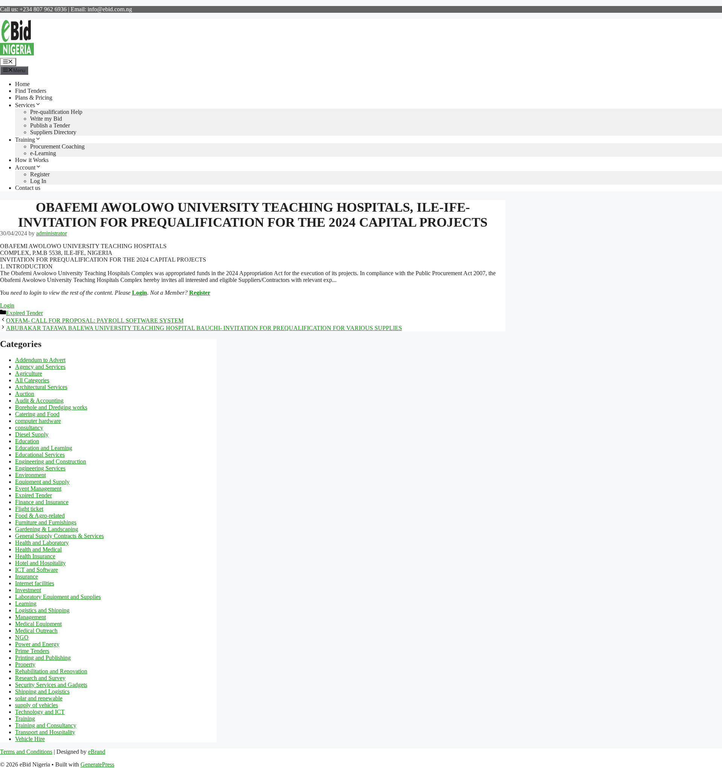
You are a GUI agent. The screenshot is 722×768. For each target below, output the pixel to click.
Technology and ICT (40, 712)
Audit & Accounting (39, 400)
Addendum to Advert (40, 360)
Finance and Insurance (41, 502)
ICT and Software (36, 570)
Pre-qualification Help (56, 112)
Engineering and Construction (50, 461)
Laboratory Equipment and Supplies (58, 597)
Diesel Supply (32, 434)
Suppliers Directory (53, 132)
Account (25, 167)
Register (40, 174)
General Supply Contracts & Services (59, 536)
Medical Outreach (36, 630)
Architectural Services (41, 387)
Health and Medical (38, 549)
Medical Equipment (38, 624)
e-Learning (43, 153)
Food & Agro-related (40, 515)
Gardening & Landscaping (46, 529)
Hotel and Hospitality (40, 563)
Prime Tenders (32, 651)
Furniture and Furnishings (45, 522)
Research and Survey (40, 678)
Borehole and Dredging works (51, 407)
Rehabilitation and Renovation (51, 671)
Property (25, 664)
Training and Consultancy (45, 725)
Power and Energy (37, 644)
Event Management (38, 488)
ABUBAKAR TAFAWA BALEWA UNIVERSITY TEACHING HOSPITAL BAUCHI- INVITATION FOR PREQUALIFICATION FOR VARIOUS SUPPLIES (204, 328)
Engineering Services (40, 468)
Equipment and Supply (42, 482)
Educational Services (40, 454)
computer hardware (38, 421)
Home (22, 84)
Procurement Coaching (57, 146)
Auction (24, 394)
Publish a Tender (50, 125)
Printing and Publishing (43, 657)
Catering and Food (37, 414)
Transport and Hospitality (45, 732)
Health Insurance (35, 556)
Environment (30, 475)
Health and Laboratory (42, 542)
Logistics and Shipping (42, 610)
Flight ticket (29, 509)
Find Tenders (30, 91)
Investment (28, 590)
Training (25, 139)
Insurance (26, 576)
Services (25, 105)
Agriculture (28, 373)
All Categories (32, 380)
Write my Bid (46, 118)
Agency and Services (40, 367)
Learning (25, 603)
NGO (22, 637)
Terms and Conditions (26, 751)
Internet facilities (34, 583)
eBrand (96, 751)
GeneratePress (97, 764)
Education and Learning (43, 448)
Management (30, 617)
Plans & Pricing (33, 97)
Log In (38, 181)
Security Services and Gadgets (51, 685)
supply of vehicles (36, 705)
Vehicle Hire (30, 739)
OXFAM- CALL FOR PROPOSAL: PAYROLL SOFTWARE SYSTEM (95, 320)
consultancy (29, 427)
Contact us (27, 188)
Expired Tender (24, 313)
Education (27, 441)
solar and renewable (38, 698)
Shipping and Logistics (42, 691)
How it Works (32, 160)
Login (139, 292)
